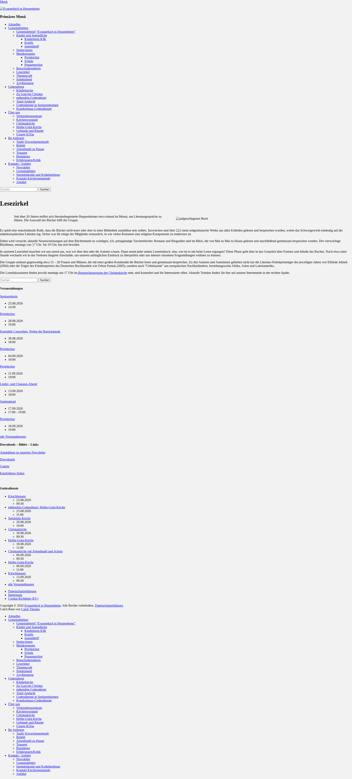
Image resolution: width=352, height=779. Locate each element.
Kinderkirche (24, 90)
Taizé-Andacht (25, 101)
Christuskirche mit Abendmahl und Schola (35, 551)
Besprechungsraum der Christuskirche (102, 272)
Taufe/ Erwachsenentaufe (32, 141)
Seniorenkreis (9, 296)
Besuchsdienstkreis (28, 68)
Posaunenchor (33, 64)
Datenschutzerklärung (22, 591)
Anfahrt (21, 182)
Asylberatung (25, 83)
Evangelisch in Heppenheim (42, 605)
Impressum (15, 595)
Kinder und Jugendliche (31, 35)
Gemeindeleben (18, 28)
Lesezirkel (23, 72)
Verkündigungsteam (29, 116)
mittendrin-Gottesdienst (31, 97)
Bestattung (23, 156)
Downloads (7, 459)
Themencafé (24, 75)
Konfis (28, 42)
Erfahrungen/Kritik (28, 160)
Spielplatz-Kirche (19, 518)
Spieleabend (24, 79)
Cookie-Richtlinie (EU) (23, 598)
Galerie (4, 466)
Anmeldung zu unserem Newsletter (22, 452)
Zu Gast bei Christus (29, 94)
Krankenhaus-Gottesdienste (34, 108)
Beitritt (20, 145)
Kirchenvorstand (27, 119)
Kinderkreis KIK (35, 39)
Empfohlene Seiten (12, 473)
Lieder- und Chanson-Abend (18, 384)
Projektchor (31, 57)
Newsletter (23, 167)
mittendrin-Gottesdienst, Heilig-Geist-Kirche (36, 507)
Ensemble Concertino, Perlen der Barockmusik (30, 331)
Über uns (14, 112)
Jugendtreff (31, 46)
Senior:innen (24, 50)
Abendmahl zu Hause (30, 149)
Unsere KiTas (25, 134)
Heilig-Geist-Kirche (29, 127)
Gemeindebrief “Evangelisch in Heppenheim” (45, 31)
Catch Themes (30, 609)
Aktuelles (14, 24)
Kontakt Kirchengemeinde (33, 178)
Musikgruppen (25, 53)
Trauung (21, 152)
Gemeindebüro (25, 171)
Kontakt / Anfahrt (19, 163)
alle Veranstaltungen (13, 436)
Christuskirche (25, 123)
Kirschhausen (17, 496)
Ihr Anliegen (16, 138)
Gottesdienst (16, 86)
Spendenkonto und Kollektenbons (38, 174)
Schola (28, 61)
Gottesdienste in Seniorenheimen (37, 105)
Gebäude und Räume (30, 130)
